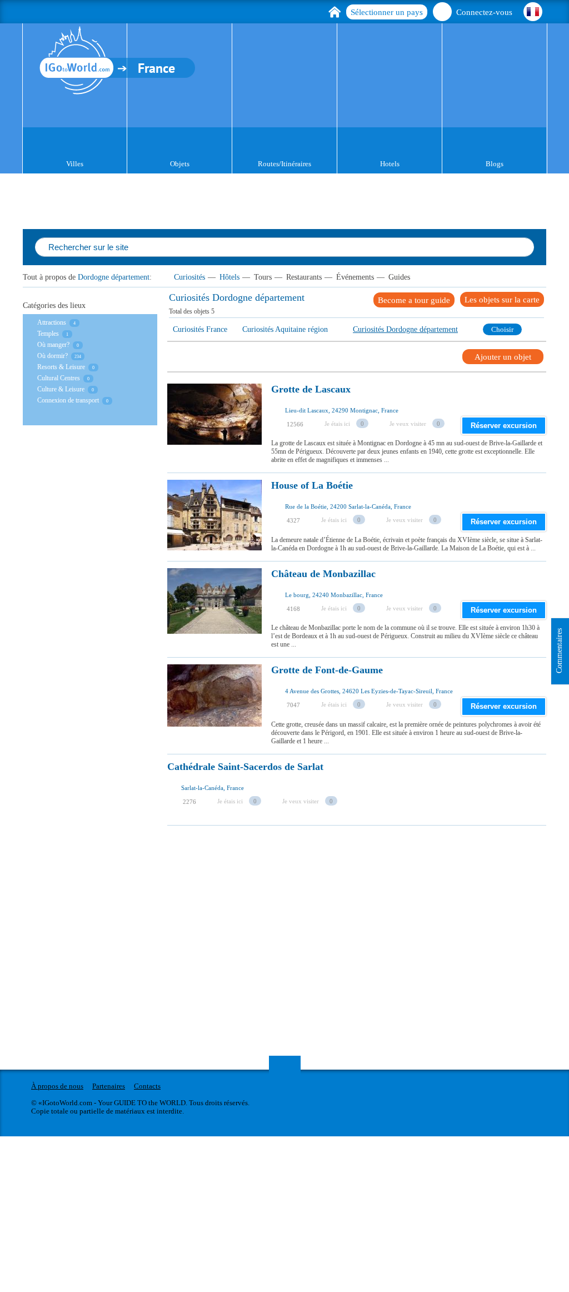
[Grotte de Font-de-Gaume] (214, 700)
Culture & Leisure (60, 389)
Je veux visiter (408, 423)
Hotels (390, 164)
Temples (48, 333)
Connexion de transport (68, 400)
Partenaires (108, 1086)
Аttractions (51, 322)
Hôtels (229, 277)
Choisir (502, 329)
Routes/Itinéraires (284, 164)
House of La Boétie (312, 485)
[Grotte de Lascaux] (214, 419)
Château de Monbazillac (323, 574)
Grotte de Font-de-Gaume (327, 670)
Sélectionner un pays (387, 12)
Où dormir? (52, 356)
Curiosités (189, 277)
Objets (179, 164)
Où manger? (53, 345)
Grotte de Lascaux (311, 389)
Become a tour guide (414, 300)
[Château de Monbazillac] (214, 603)
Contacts (147, 1086)
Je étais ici (337, 423)
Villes (74, 164)
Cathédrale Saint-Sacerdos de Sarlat (245, 767)
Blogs (494, 164)
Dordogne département (113, 277)
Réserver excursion (504, 425)
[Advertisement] (368, 903)
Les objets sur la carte (502, 299)
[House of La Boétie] (214, 515)
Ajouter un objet (503, 356)
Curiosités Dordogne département (405, 329)
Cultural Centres (58, 378)
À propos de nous (57, 1086)
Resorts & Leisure (61, 367)
